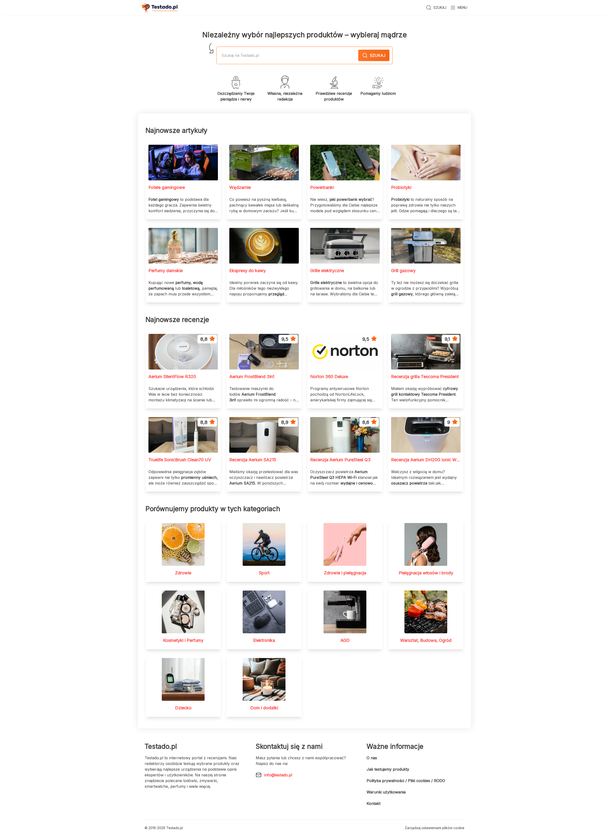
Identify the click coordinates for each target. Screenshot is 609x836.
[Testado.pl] (159, 7)
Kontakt (373, 803)
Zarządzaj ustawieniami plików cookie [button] (434, 828)
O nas (372, 757)
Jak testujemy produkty (388, 769)
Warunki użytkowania (386, 792)
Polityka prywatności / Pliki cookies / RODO (406, 780)
